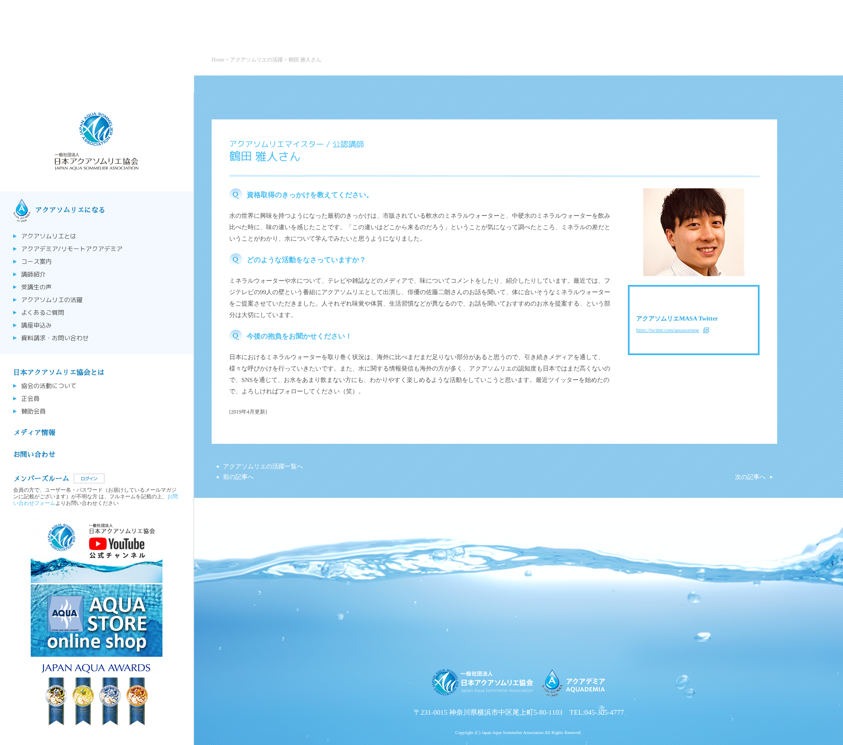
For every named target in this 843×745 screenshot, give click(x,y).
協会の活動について (48, 386)
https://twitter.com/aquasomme (667, 330)
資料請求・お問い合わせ (55, 338)
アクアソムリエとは (48, 236)
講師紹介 (33, 274)
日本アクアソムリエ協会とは (58, 372)
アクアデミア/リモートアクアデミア (71, 249)
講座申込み (36, 325)
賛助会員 (33, 411)
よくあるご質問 (42, 313)
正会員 (30, 399)
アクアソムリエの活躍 (52, 300)
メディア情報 (34, 432)
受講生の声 (36, 287)
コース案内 (36, 262)
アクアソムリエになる (70, 210)
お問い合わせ (34, 454)
